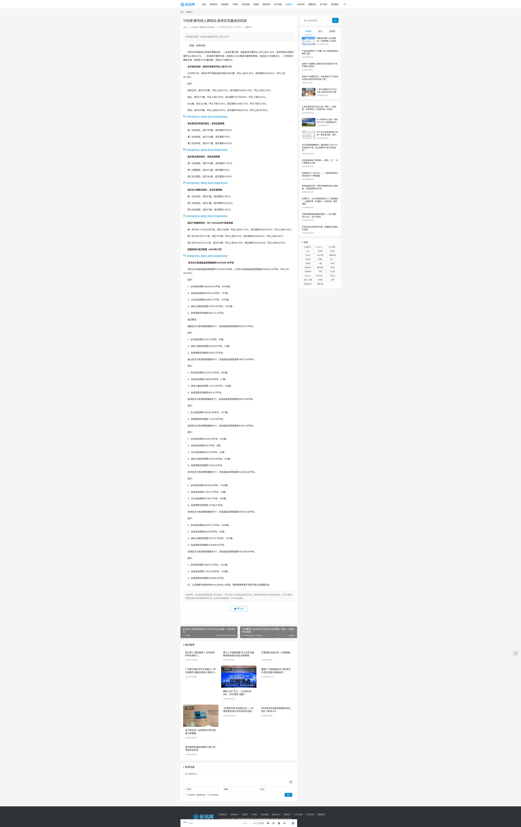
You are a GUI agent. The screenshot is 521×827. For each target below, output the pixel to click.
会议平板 (320, 255)
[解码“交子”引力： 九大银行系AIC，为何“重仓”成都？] (238, 677)
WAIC (308, 251)
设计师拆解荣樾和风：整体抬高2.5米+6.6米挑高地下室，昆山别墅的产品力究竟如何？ (319, 147)
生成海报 (260, 823)
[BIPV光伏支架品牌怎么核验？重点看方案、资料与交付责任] (308, 135)
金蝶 (332, 280)
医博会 (320, 259)
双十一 (332, 259)
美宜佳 (332, 276)
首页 (204, 4)
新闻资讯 (213, 4)
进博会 (320, 280)
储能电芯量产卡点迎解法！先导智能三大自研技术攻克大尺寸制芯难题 (327, 41)
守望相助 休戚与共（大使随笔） (276, 652)
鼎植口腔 (320, 284)
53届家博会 (308, 247)
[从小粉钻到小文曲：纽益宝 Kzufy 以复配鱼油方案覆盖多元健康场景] (308, 122)
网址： (263, 789)
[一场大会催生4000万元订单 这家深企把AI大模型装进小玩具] (308, 92)
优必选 (307, 255)
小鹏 (320, 263)
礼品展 (332, 272)
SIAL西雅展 (332, 247)
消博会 (332, 267)
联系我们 (335, 4)
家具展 (307, 263)
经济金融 (246, 4)
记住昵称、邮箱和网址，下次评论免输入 (203, 795)
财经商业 (225, 4)
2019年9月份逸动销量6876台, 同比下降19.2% (276, 710)
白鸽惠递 (308, 272)
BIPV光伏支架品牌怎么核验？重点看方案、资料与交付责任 (327, 134)
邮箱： (226, 789)
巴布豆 (332, 263)
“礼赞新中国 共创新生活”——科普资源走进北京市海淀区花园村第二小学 (238, 710)
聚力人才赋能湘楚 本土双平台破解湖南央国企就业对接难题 (238, 654)
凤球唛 (307, 259)
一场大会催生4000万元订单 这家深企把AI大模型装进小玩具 (327, 92)
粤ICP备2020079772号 (281, 819)
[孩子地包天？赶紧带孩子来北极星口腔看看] (200, 716)
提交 (288, 795)
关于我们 (323, 4)
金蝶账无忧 (308, 284)
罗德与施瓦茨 (321, 276)
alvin (185, 27)
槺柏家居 (320, 267)
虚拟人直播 (308, 280)
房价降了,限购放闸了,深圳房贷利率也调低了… (200, 654)
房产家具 (278, 4)
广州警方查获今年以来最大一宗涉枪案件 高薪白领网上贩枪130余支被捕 (200, 671)
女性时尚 (301, 4)
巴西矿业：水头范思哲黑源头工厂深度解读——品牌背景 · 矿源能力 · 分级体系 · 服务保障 (320, 201)
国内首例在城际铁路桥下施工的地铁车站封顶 (200, 748)
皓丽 (320, 272)
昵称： (189, 789)
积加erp (308, 276)
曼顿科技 (308, 267)
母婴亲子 (289, 4)
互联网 (256, 4)
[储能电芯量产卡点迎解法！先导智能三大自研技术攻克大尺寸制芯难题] (308, 41)
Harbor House (321, 247)
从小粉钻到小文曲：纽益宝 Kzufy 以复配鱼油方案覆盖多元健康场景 (327, 122)
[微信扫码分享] (268, 823)
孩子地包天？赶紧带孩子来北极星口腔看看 (200, 732)
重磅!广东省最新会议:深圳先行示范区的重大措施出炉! (276, 671)
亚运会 (332, 251)
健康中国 (332, 255)
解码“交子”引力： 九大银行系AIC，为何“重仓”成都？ (237, 693)
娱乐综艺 (266, 4)
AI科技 (235, 4)
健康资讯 (312, 4)
